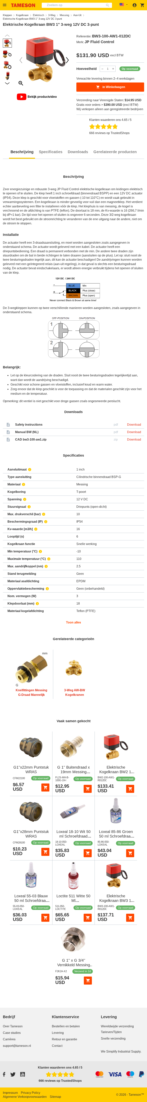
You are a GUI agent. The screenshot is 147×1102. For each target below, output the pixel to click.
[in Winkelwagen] (45, 787)
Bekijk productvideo (42, 96)
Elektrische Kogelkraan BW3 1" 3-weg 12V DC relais (116, 900)
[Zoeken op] (108, 5)
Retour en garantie (64, 1039)
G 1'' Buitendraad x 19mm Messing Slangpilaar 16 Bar (73, 772)
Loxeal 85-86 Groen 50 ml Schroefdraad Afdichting (116, 836)
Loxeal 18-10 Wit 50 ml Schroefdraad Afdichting (73, 836)
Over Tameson (13, 1026)
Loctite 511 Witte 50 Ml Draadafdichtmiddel (73, 900)
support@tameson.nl (17, 1045)
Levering (58, 1032)
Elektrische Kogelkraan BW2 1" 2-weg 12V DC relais (116, 772)
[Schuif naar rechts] (20, 60)
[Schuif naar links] (67, 60)
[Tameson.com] (23, 5)
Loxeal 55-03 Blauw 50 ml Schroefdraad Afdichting (31, 900)
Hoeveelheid (86, 69)
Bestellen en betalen (66, 1026)
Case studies (12, 1032)
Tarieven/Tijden (111, 1032)
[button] (5, 5)
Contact (57, 1045)
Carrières (9, 1039)
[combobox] (77, 5)
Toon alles (73, 622)
